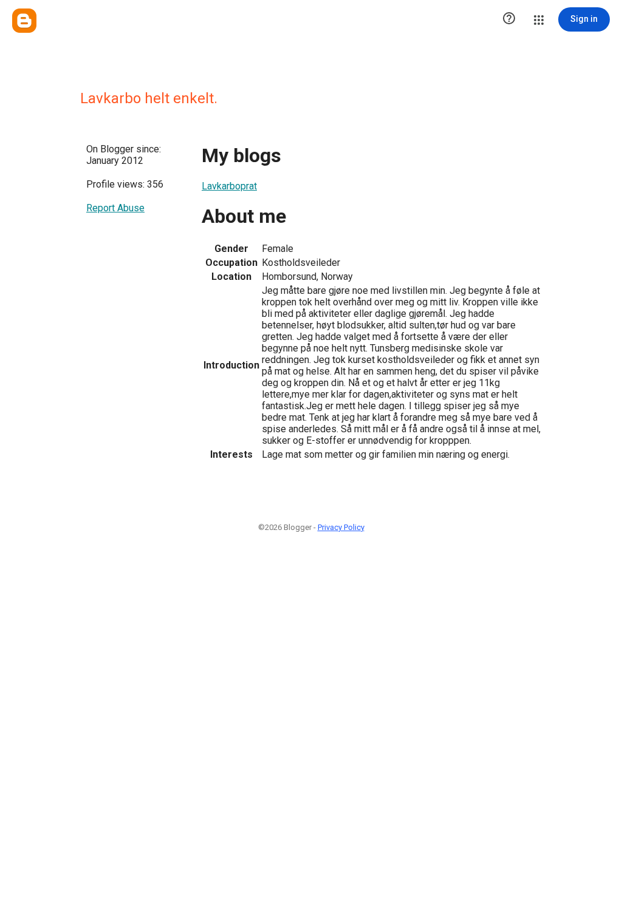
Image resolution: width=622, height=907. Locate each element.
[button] (509, 19)
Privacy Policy (341, 527)
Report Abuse (115, 208)
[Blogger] (24, 20)
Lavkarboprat (229, 186)
